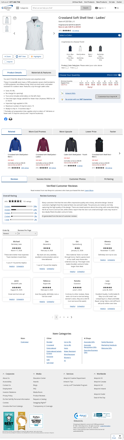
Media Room (37, 392)
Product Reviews (39, 396)
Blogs (35, 385)
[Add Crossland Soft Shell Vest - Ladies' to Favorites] (14, 18)
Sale (48, 360)
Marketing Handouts (109, 345)
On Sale (112, 2)
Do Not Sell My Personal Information (16, 399)
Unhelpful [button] (20, 266)
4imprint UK (98, 385)
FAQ (34, 389)
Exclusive (50, 357)
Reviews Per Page (24, 230)
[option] (70, 52)
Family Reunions (107, 342)
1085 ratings (25, 168)
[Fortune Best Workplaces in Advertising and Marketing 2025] (8, 421)
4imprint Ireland (100, 389)
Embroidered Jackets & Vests (54, 352)
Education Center (39, 378)
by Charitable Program (75, 385)
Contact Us (7, 385)
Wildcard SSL (78, 421)
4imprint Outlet (99, 394)
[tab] (14, 73)
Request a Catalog (39, 399)
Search (85, 8)
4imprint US (98, 378)
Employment (7, 389)
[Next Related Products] (119, 153)
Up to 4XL (67, 345)
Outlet (120, 2)
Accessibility (7, 382)
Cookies (6, 403)
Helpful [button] (12, 266)
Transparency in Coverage (43, 406)
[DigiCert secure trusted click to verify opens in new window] (81, 416)
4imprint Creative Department (74, 378)
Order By (5, 230)
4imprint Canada (100, 382)
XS (65, 361)
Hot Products (89, 2)
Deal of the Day (99, 398)
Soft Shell (50, 363)
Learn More (89, 190)
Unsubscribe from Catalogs (13, 406)
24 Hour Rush (77, 2)
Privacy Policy (8, 396)
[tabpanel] (62, 252)
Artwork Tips (68, 382)
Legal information (105, 426)
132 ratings (76, 30)
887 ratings (52, 168)
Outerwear (25, 342)
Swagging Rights (39, 403)
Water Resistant (70, 351)
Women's (67, 357)
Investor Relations (10, 392)
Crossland (50, 345)
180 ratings (109, 168)
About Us (6, 378)
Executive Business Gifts (91, 351)
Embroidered (51, 348)
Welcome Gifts (106, 348)
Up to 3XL (67, 342)
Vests (66, 348)
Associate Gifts (89, 342)
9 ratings (80, 165)
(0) (116, 8)
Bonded (49, 342)
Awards (36, 382)
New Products (101, 2)
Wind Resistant (69, 354)
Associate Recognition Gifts (90, 346)
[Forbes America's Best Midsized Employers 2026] (36, 421)
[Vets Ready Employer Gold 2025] (21, 421)
